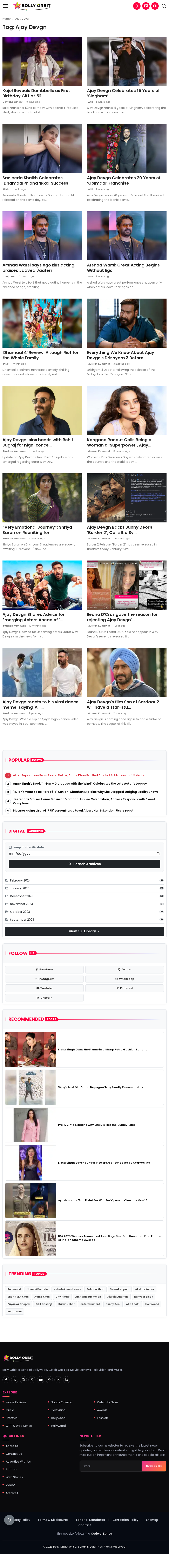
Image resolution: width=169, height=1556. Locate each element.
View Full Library (84, 931)
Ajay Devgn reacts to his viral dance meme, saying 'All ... (40, 704)
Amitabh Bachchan (88, 1296)
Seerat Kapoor (119, 1289)
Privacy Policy (20, 1520)
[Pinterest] (49, 1379)
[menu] (5, 6)
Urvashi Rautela (37, 1289)
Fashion (102, 1418)
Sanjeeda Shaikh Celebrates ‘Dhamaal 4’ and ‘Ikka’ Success (35, 180)
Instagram (14, 1311)
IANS (90, 102)
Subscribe (154, 1466)
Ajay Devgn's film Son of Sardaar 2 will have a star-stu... (123, 704)
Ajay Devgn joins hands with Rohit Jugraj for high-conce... (37, 442)
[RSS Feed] (66, 1379)
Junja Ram (9, 276)
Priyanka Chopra (18, 1304)
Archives (12, 1493)
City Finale (62, 1296)
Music (10, 1410)
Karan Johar (66, 1304)
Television (58, 1410)
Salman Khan (95, 1289)
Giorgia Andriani (117, 1296)
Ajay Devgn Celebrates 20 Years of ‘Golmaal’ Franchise (124, 180)
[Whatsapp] (31, 1379)
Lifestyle (12, 1418)
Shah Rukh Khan (18, 1296)
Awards (102, 1410)
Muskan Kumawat (98, 363)
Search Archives (84, 864)
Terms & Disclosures (53, 1520)
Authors (11, 1469)
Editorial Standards (90, 1520)
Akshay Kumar (144, 1289)
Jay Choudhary (12, 102)
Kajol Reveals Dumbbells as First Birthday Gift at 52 (36, 93)
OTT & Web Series (19, 1426)
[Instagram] (23, 1379)
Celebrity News (107, 1402)
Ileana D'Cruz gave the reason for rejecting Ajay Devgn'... (122, 617)
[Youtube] (40, 1379)
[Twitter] (14, 1379)
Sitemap (152, 1520)
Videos (10, 1485)
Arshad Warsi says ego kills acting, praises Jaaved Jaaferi (38, 267)
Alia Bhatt (133, 1304)
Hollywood (152, 1304)
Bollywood (14, 1289)
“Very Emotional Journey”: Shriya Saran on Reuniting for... (37, 529)
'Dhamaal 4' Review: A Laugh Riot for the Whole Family (40, 355)
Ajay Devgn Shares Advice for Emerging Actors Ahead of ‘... (33, 617)
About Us (12, 1446)
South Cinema (61, 1402)
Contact (84, 1525)
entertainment (90, 1304)
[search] (164, 5)
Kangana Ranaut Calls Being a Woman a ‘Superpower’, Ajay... (119, 442)
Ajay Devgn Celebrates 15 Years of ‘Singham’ (123, 93)
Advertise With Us (18, 1461)
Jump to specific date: (27, 847)
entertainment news (67, 1289)
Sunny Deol (113, 1304)
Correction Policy (125, 1520)
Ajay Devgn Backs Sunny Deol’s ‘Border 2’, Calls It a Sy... (119, 529)
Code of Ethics (101, 1534)
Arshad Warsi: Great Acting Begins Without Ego (123, 267)
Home (6, 19)
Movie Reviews (16, 1402)
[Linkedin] (57, 1379)
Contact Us (14, 1454)
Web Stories (14, 1477)
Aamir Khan (42, 1296)
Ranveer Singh (143, 1296)
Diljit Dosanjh (44, 1304)
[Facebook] (5, 1379)
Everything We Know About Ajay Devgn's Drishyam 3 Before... (120, 355)
